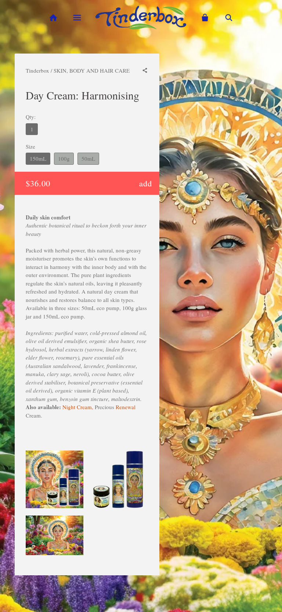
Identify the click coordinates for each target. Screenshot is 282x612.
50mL (88, 158)
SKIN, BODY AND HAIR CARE (92, 70)
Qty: (31, 116)
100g (64, 158)
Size (30, 146)
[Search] (229, 17)
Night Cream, (77, 407)
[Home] (53, 17)
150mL (38, 158)
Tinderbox (37, 70)
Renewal (125, 407)
